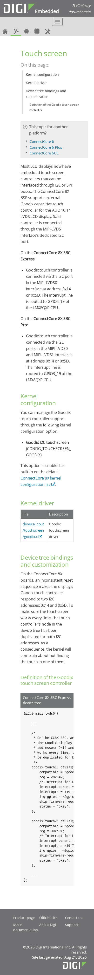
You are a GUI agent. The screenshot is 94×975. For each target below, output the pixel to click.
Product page (24, 917)
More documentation (25, 927)
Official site (48, 917)
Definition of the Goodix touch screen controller (54, 107)
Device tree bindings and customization (46, 94)
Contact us (73, 917)
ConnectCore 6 (42, 141)
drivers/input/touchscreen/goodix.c (33, 530)
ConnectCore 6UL (44, 153)
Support (71, 924)
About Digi (47, 924)
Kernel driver (36, 82)
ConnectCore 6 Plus (46, 147)
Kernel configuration (42, 74)
